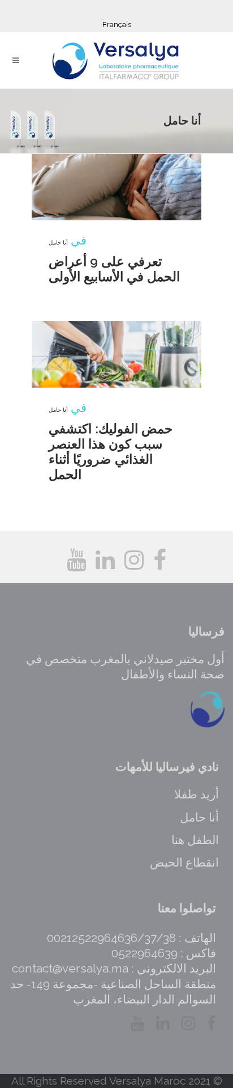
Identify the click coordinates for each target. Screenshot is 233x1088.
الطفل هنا (195, 840)
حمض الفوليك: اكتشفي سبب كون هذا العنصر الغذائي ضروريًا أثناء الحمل (110, 451)
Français (116, 24)
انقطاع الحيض (184, 862)
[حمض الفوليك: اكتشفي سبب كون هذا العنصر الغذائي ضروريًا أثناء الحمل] (116, 354)
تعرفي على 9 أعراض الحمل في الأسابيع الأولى (114, 269)
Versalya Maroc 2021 (159, 1080)
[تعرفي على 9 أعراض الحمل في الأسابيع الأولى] (116, 187)
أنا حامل (58, 242)
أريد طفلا (196, 794)
